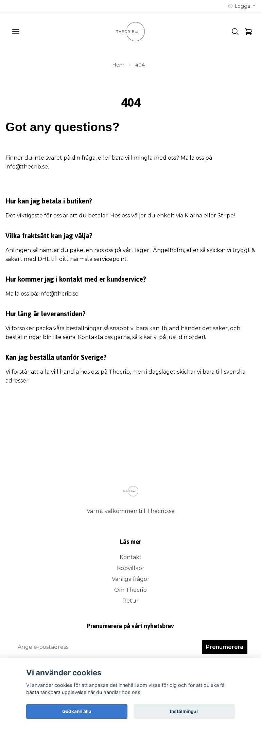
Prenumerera (224, 647)
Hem (118, 65)
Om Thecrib (130, 590)
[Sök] (235, 31)
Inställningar (184, 711)
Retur (130, 601)
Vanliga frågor (131, 579)
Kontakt (131, 557)
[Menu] (15, 31)
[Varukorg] (249, 31)
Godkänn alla (76, 711)
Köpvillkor (130, 568)
